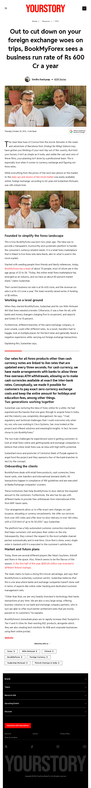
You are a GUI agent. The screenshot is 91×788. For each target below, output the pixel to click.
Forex (10, 651)
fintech (48, 651)
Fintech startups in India (46, 663)
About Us (8, 734)
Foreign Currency (38, 657)
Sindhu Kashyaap (41, 79)
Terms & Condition (11, 737)
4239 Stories (60, 79)
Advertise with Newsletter (18, 725)
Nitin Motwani (28, 651)
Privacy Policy (65, 734)
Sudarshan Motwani (16, 663)
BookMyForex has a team (18, 268)
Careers (35, 734)
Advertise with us (41, 644)
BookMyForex (13, 657)
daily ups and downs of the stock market (33, 176)
